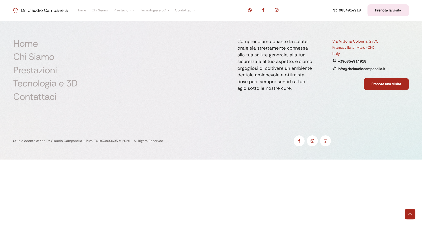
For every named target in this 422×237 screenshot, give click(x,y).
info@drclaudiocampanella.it (361, 68)
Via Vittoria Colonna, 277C (355, 41)
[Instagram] (276, 9)
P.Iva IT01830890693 (102, 141)
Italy (336, 53)
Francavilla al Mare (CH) (353, 47)
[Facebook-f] (263, 9)
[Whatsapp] (250, 9)
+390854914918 (352, 61)
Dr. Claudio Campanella (44, 10)
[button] (347, 10)
